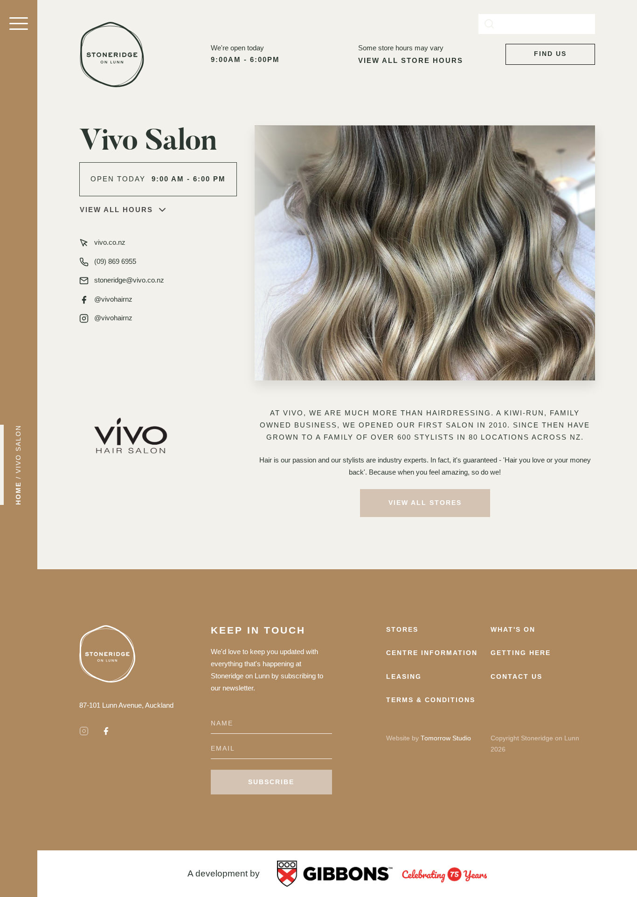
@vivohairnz (113, 299)
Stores (402, 629)
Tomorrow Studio (446, 738)
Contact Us (516, 676)
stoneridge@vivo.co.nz (129, 280)
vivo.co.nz (109, 242)
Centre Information (432, 652)
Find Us (550, 53)
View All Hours (116, 210)
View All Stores (425, 502)
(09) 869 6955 (115, 261)
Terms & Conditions (430, 700)
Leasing (404, 676)
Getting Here (521, 652)
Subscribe (271, 782)
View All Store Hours (410, 60)
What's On (513, 629)
